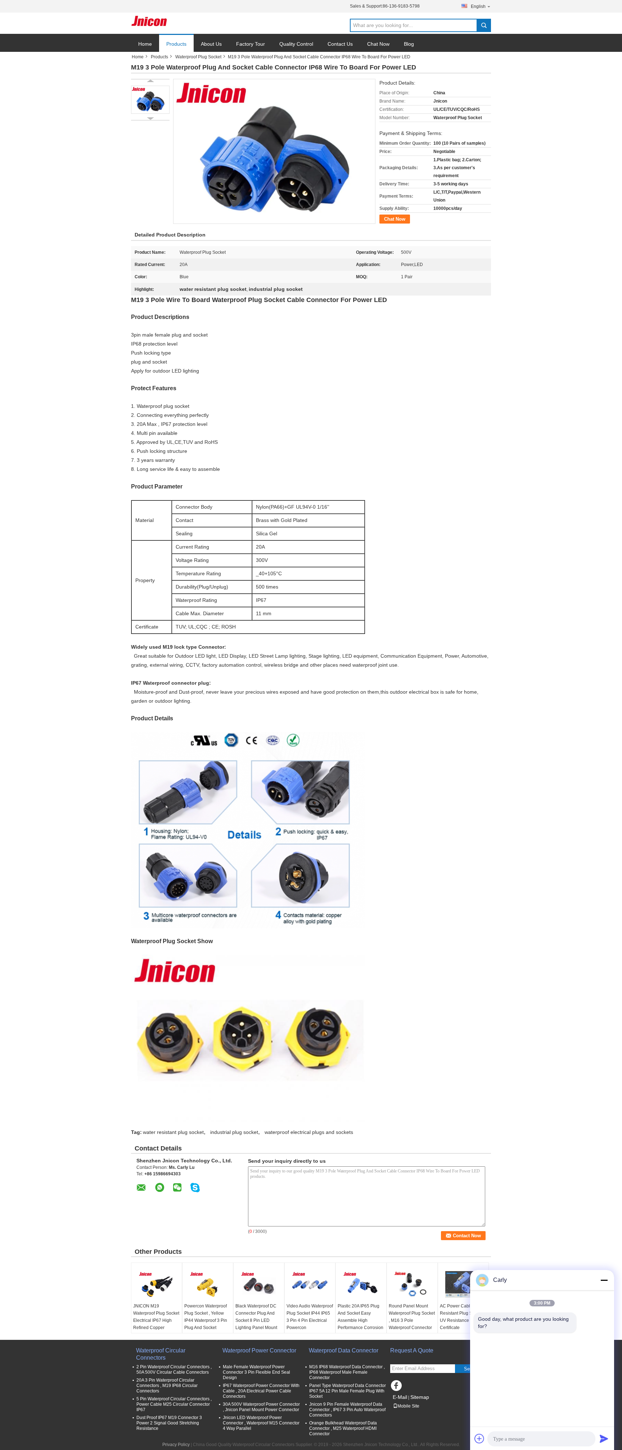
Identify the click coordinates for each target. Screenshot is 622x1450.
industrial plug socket (234, 1132)
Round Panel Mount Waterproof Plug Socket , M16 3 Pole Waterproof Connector (412, 1316)
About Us (211, 44)
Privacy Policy (176, 1444)
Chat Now (378, 44)
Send (469, 1369)
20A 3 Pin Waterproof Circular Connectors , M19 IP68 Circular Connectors (167, 1385)
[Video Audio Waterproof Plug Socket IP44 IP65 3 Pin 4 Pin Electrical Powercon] (310, 1284)
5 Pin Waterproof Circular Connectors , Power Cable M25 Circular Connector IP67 (174, 1404)
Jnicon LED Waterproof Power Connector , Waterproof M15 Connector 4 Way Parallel (261, 1423)
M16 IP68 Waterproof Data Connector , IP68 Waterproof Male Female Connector (347, 1372)
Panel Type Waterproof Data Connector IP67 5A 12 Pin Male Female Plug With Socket (347, 1391)
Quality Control (296, 44)
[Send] (604, 1438)
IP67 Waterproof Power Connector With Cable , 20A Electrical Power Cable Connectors (261, 1391)
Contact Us (340, 44)
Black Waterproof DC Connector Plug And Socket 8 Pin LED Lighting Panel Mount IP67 (256, 1320)
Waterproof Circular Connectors (160, 1354)
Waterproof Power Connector (259, 1350)
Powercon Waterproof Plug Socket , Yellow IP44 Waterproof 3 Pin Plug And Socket (205, 1316)
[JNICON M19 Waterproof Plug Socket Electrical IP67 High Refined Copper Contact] (156, 1284)
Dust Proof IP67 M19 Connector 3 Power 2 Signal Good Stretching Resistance (169, 1423)
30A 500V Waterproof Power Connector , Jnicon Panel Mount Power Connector (261, 1407)
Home (145, 44)
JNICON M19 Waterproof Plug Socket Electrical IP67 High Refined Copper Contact (156, 1320)
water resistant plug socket (173, 1132)
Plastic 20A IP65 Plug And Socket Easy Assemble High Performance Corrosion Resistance (360, 1320)
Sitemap (419, 1397)
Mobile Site (408, 1406)
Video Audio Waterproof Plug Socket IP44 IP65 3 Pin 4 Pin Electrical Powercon (310, 1316)
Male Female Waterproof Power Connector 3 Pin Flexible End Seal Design (256, 1372)
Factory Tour (250, 44)
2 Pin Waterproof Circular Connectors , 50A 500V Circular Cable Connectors (174, 1369)
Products (176, 44)
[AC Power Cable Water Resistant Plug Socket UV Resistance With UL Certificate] (463, 1284)
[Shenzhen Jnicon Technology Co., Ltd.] (149, 20)
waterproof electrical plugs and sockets (309, 1132)
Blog (409, 44)
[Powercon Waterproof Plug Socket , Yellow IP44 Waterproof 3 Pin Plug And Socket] (207, 1284)
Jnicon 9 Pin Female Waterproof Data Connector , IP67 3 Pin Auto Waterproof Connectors (347, 1410)
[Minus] (604, 1280)
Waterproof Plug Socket (198, 56)
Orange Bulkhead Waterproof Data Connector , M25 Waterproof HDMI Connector (343, 1428)
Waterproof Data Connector (343, 1350)
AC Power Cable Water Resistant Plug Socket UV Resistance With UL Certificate (463, 1316)
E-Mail (400, 1397)
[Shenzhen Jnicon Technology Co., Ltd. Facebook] (397, 1387)
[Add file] (479, 1438)
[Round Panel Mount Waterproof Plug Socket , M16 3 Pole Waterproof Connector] (412, 1284)
